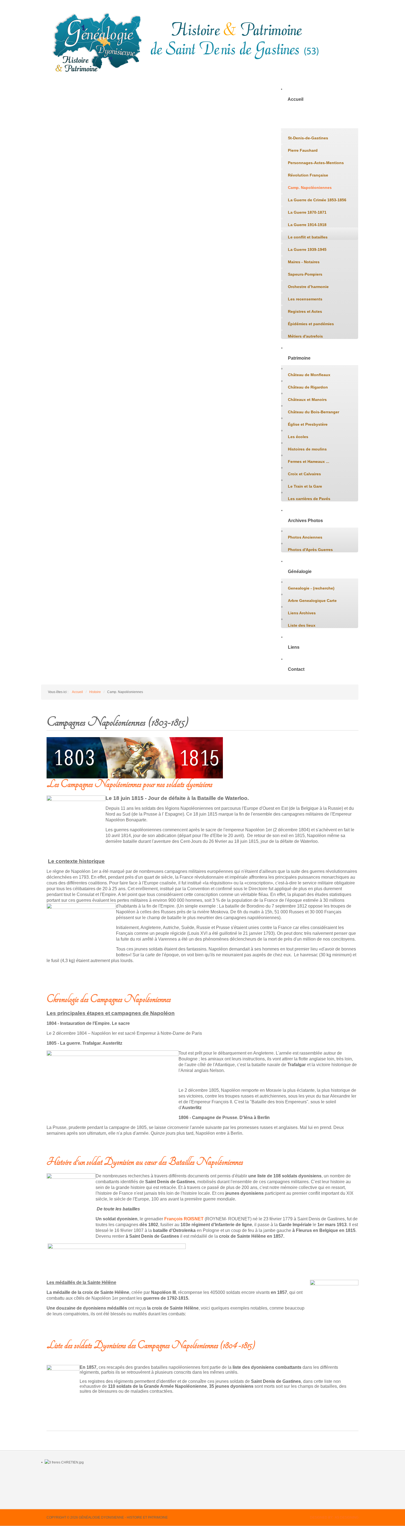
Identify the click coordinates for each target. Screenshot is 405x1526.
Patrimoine (299, 358)
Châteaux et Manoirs (307, 399)
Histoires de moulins (307, 449)
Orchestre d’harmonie (308, 286)
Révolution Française (308, 175)
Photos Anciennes (305, 537)
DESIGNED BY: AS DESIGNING (334, 1517)
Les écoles (298, 437)
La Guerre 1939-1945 (307, 249)
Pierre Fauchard (303, 150)
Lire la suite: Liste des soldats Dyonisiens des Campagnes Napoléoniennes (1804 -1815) (127, 1419)
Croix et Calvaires (304, 474)
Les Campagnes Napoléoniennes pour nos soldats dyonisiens (129, 784)
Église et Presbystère (308, 424)
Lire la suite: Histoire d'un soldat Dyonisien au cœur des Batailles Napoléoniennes (125, 1325)
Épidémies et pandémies (311, 324)
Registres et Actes (305, 311)
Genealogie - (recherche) (311, 588)
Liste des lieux (301, 625)
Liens (293, 647)
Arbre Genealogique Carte (312, 600)
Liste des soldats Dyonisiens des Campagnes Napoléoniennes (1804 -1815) (151, 1345)
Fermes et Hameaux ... (308, 461)
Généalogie (300, 571)
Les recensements (305, 299)
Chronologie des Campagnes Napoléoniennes (109, 999)
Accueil (295, 99)
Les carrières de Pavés (309, 498)
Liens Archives (302, 613)
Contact (296, 669)
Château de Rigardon (308, 387)
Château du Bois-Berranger (313, 412)
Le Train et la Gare (305, 486)
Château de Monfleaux (309, 375)
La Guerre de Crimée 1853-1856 (317, 200)
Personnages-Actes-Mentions (316, 163)
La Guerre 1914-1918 (307, 224)
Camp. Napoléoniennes (310, 187)
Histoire (296, 121)
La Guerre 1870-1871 (307, 212)
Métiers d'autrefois (305, 336)
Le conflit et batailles (308, 237)
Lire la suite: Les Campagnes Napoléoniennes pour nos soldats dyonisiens (118, 982)
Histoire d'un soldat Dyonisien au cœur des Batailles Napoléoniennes (145, 1162)
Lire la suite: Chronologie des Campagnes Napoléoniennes (105, 1145)
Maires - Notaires (304, 262)
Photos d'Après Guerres (310, 549)
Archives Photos (305, 520)
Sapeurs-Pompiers (305, 274)
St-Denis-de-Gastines (308, 138)
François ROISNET (184, 1219)
